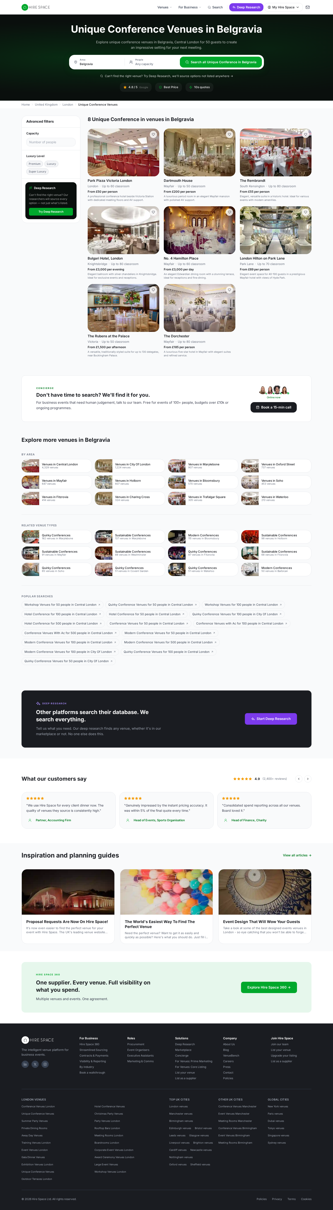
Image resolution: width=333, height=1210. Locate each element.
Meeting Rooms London (108, 1135)
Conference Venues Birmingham (237, 1128)
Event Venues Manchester (233, 1113)
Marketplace (183, 1050)
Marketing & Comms (140, 1061)
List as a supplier (185, 1078)
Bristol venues (203, 1128)
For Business (188, 7)
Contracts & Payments (94, 1055)
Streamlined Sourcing (93, 1050)
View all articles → (297, 855)
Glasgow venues (199, 1135)
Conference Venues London (38, 1106)
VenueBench (231, 1055)
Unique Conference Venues (38, 1113)
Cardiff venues (178, 1150)
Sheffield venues (200, 1164)
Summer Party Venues (35, 1121)
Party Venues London (107, 1121)
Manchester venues (181, 1113)
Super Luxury (37, 171)
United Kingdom (46, 104)
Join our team (280, 1044)
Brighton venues (203, 1142)
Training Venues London (36, 1142)
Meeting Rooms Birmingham (235, 1142)
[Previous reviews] (298, 778)
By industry (87, 1067)
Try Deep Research (51, 211)
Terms (291, 1199)
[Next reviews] (307, 778)
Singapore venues (278, 1135)
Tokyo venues (276, 1128)
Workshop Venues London (110, 1171)
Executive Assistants (140, 1055)
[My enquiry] (307, 7)
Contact (228, 1072)
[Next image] (153, 152)
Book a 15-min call (276, 407)
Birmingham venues (181, 1121)
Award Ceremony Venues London (114, 1157)
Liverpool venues (179, 1142)
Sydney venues (277, 1142)
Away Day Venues (32, 1135)
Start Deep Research (274, 719)
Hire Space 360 (89, 1044)
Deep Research (248, 7)
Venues (163, 7)
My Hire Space (283, 7)
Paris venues (275, 1113)
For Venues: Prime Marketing (193, 1061)
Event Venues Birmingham (234, 1135)
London (68, 104)
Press (226, 1067)
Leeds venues (177, 1135)
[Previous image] (93, 152)
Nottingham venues (181, 1157)
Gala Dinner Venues (33, 1157)
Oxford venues (178, 1164)
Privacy (277, 1199)
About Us (229, 1044)
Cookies (306, 1199)
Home (26, 104)
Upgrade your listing (284, 1055)
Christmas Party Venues (108, 1113)
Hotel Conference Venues (109, 1106)
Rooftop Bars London (107, 1128)
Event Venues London (35, 1150)
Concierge (181, 1055)
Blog (226, 1050)
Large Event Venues (106, 1164)
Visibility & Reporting (93, 1061)
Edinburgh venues (180, 1128)
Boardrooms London (106, 1142)
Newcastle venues (201, 1150)
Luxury (51, 163)
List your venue (185, 1072)
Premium (35, 163)
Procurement (135, 1044)
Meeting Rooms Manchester (235, 1121)
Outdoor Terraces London (37, 1179)
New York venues (278, 1106)
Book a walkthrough (92, 1072)
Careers (228, 1061)
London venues (178, 1106)
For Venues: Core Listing (190, 1067)
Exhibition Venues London (37, 1164)
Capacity (32, 133)
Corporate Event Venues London (113, 1150)
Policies (228, 1078)
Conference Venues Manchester (237, 1106)
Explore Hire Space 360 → (269, 987)
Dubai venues (276, 1121)
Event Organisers (138, 1050)
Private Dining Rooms (34, 1128)
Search (217, 7)
